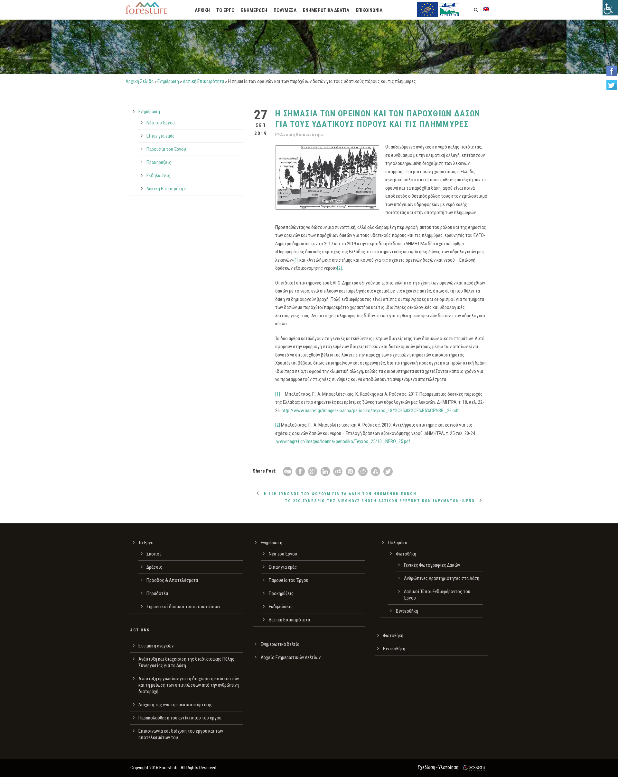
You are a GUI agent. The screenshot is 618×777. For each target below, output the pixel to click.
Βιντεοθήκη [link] (407, 611)
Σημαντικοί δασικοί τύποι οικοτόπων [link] (183, 607)
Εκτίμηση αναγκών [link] (155, 646)
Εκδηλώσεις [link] (158, 175)
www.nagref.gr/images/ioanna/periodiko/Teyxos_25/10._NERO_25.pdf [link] (343, 441)
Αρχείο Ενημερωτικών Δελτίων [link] (291, 657)
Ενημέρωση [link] (168, 81)
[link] (610, 7)
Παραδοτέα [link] (157, 593)
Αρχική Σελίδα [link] (140, 81)
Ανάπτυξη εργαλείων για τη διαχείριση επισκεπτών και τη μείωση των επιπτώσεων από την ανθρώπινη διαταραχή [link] (188, 685)
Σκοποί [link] (153, 554)
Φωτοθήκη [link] (406, 554)
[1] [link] (296, 260)
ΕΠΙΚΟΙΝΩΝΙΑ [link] (369, 10)
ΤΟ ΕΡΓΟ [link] (225, 10)
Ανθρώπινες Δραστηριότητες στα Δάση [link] (441, 578)
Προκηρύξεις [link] (158, 162)
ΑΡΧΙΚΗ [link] (202, 10)
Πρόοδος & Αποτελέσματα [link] (172, 580)
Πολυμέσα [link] (397, 543)
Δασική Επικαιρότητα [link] (203, 81)
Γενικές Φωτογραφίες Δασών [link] (432, 565)
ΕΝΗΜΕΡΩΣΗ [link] (254, 10)
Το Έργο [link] (146, 543)
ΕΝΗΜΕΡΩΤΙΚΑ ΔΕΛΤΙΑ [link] (326, 10)
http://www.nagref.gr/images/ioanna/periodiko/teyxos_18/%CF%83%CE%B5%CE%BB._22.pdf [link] (370, 410)
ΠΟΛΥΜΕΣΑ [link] (285, 10)
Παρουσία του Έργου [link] (166, 149)
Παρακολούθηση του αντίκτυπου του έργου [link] (179, 718)
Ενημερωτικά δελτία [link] (280, 644)
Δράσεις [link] (154, 567)
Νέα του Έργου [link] (160, 123)
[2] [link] (339, 268)
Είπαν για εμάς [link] (160, 136)
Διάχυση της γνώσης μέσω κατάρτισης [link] (175, 705)
